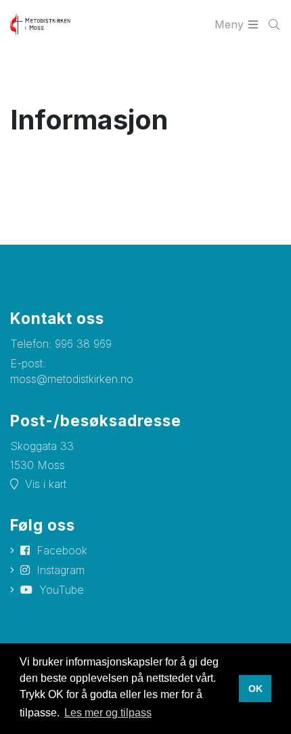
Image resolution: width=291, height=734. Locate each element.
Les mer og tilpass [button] (108, 712)
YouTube (61, 589)
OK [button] (255, 688)
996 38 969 (83, 343)
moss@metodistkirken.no (71, 379)
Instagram (61, 570)
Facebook (62, 550)
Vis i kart (45, 484)
